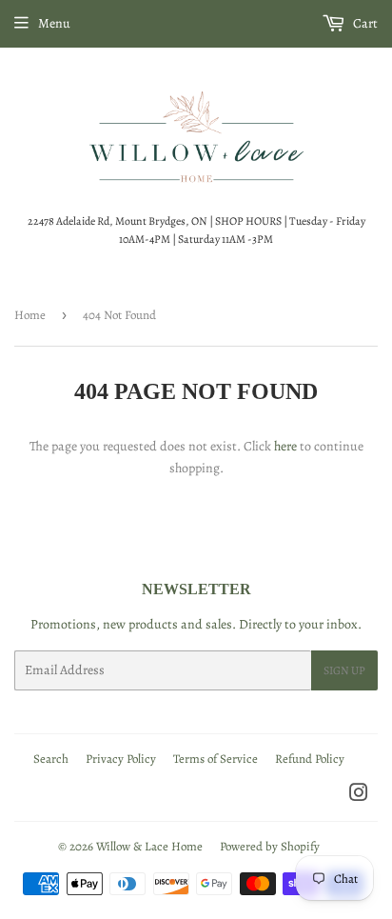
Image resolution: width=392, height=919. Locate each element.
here (285, 446)
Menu (54, 23)
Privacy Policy (121, 758)
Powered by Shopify (270, 846)
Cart (364, 23)
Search (51, 758)
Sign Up (344, 670)
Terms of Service (215, 758)
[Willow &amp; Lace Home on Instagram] (358, 796)
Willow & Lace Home (149, 846)
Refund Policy (309, 758)
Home (30, 315)
